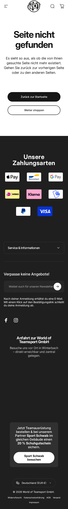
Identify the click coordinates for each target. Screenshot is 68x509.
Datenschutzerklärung (34, 497)
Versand (56, 497)
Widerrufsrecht (15, 497)
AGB (48, 497)
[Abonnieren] (57, 286)
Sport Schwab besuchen (34, 457)
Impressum (34, 502)
